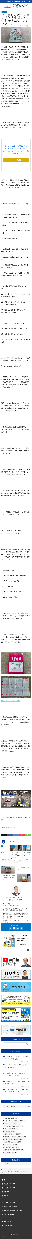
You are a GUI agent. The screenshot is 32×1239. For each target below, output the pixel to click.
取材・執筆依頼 (9, 1214)
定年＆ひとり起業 (19, 1136)
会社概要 (7, 1192)
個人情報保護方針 (15, 1234)
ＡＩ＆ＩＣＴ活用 (11, 1152)
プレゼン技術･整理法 (11, 1128)
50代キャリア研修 (9, 1202)
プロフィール (8, 1196)
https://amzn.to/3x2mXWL (10, 701)
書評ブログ (10, 1169)
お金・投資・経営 (11, 1118)
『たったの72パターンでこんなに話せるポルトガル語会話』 (16, 1058)
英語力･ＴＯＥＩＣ (11, 1144)
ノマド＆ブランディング (12, 1123)
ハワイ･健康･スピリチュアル (14, 1126)
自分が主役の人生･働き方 (13, 1142)
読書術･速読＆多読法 (11, 1147)
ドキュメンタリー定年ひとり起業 (15, 1120)
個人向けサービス (9, 1188)
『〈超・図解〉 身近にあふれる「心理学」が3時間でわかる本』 (16, 1091)
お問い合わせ (8, 1225)
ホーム (6, 1180)
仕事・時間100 (9, 1131)
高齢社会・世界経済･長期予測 (9, 827)
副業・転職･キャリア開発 (13, 1134)
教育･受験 (8, 1139)
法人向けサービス (9, 1184)
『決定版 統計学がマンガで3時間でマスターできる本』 (17, 1082)
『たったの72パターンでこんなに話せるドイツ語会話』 (16, 1066)
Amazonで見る (16, 160)
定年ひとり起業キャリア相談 (13, 1210)
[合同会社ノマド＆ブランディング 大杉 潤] (16, 7)
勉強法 (7, 1136)
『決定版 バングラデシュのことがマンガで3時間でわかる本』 (16, 1074)
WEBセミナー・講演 (10, 1206)
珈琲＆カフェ (19, 1139)
